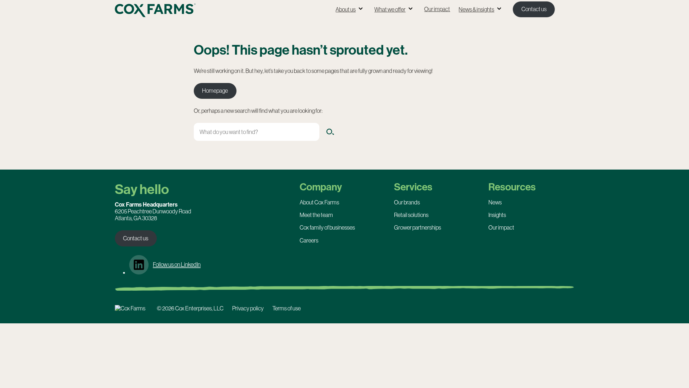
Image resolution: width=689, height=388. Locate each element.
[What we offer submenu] (411, 9)
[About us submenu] (361, 9)
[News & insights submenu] (499, 9)
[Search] (330, 132)
